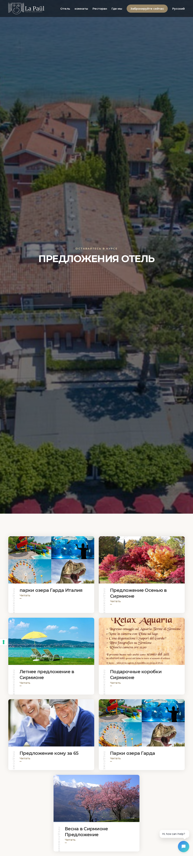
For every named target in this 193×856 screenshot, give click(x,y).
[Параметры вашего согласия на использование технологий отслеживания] (3, 642)
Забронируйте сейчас (147, 8)
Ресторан (100, 8)
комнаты (81, 8)
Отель (65, 8)
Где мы (117, 8)
